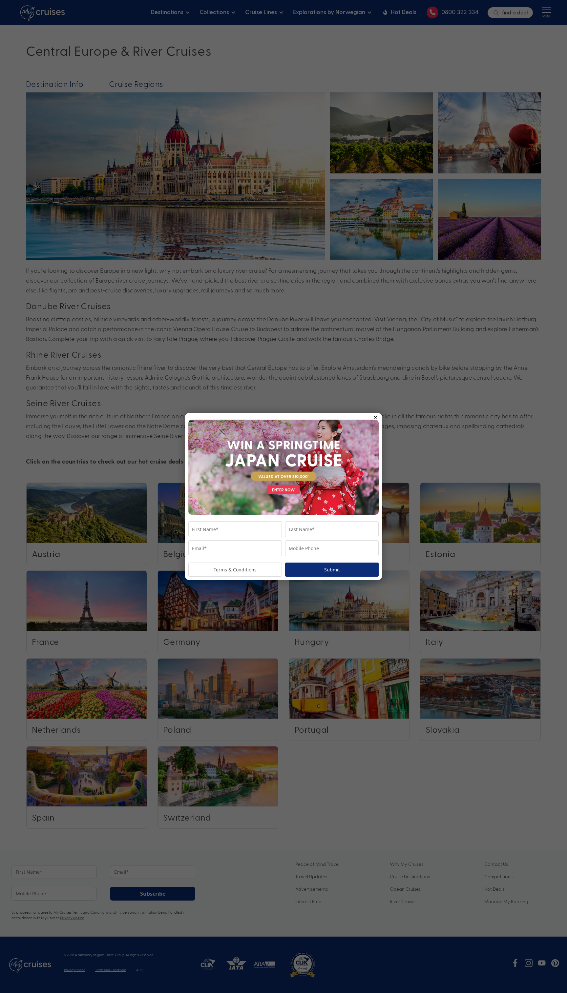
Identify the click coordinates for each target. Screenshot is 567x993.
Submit (332, 569)
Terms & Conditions (235, 569)
